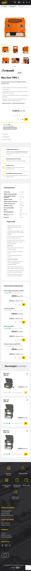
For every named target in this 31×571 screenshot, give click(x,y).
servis (24, 161)
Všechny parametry (6, 103)
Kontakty (3, 533)
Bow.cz (5, 6)
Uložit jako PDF (6, 137)
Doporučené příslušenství (18, 103)
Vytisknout (5, 134)
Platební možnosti (5, 525)
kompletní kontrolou (21, 151)
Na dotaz (6, 392)
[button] (19, 2)
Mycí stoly (21, 6)
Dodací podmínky (5, 523)
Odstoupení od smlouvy (7, 515)
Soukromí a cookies (6, 535)
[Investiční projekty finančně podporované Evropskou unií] (5, 555)
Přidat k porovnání (9, 128)
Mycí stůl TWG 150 (6, 431)
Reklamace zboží (5, 513)
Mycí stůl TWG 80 (6, 400)
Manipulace (12, 6)
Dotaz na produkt (6, 139)
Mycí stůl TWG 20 (6, 374)
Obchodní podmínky (6, 511)
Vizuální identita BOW (6, 537)
